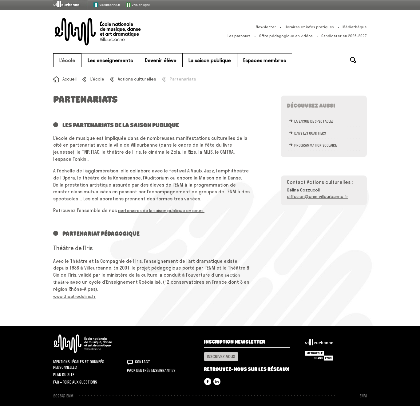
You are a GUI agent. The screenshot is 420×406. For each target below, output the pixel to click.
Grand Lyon (319, 356)
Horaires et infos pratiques (309, 27)
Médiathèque (355, 27)
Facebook (208, 381)
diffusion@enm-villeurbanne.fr (317, 196)
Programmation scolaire (315, 145)
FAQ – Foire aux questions (75, 382)
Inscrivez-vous (221, 356)
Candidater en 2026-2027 (344, 36)
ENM (91, 344)
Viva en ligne (140, 4)
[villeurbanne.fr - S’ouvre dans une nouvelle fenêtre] (70, 5)
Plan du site (63, 374)
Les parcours (239, 36)
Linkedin (217, 381)
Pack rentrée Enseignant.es (151, 370)
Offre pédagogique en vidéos (286, 36)
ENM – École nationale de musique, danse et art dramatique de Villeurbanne (110, 31)
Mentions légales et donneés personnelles (78, 364)
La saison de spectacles (314, 121)
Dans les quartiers (310, 133)
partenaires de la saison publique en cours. (161, 210)
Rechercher (353, 60)
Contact (142, 361)
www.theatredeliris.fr (74, 296)
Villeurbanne (319, 344)
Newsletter (266, 27)
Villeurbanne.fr (109, 4)
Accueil (69, 79)
